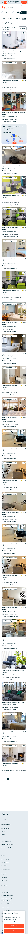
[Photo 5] (15, 47)
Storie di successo (6, 910)
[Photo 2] (13, 47)
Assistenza (4, 877)
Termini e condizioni (6, 841)
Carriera (3, 831)
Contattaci (4, 880)
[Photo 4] (14, 47)
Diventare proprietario (7, 895)
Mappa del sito (5, 851)
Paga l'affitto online (6, 865)
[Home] (3, 7)
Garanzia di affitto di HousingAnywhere (6, 899)
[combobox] (15, 7)
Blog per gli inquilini (6, 869)
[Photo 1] (12, 47)
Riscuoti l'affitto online (7, 903)
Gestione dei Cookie (6, 847)
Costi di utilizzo (5, 862)
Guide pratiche (5, 907)
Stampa (3, 834)
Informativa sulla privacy (7, 844)
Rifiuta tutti (14, 925)
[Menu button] (25, 7)
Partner (3, 838)
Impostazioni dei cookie (10, 921)
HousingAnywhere (7, 22)
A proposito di (5, 828)
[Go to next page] (23, 779)
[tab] (3, 18)
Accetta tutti (14, 930)
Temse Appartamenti (6, 23)
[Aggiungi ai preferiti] (24, 653)
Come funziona (5, 859)
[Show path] (15, 22)
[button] (6, 12)
